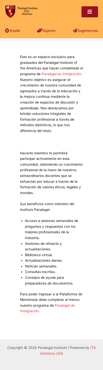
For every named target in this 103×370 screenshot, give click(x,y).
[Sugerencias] (75, 30)
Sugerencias (88, 30)
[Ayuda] (7, 30)
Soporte (49, 30)
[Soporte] (40, 30)
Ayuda (15, 30)
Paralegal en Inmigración (61, 74)
